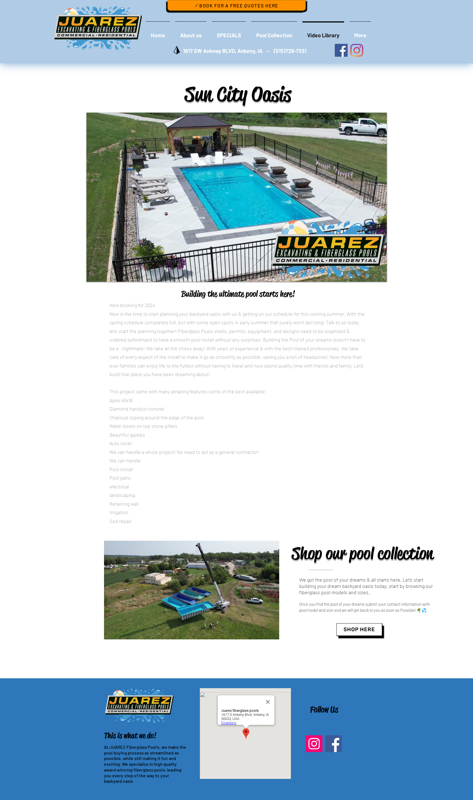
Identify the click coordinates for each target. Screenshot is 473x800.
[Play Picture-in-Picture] (370, 274)
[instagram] (356, 50)
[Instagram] (314, 743)
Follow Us (324, 709)
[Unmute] (102, 274)
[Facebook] (333, 743)
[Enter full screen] (379, 274)
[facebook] (341, 50)
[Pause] (93, 274)
